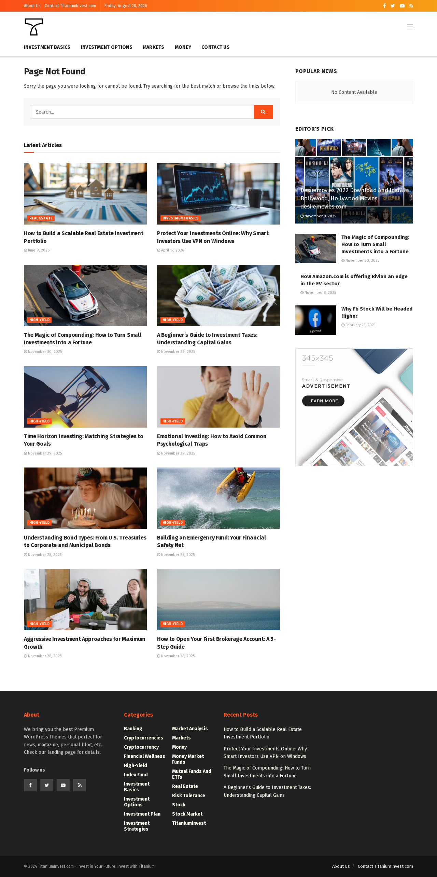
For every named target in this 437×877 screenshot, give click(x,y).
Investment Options (106, 47)
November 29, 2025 (177, 351)
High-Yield (39, 320)
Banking (133, 729)
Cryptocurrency (141, 747)
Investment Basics (47, 47)
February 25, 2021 (360, 325)
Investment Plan (142, 814)
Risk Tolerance (188, 796)
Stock (178, 805)
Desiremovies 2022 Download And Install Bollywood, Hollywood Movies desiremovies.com (353, 198)
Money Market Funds (188, 759)
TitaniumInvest (189, 823)
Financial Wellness (144, 756)
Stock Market (187, 814)
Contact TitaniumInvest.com (70, 5)
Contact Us (215, 47)
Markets (154, 47)
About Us (32, 5)
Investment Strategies (137, 826)
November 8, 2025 (320, 216)
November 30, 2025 (44, 351)
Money (183, 47)
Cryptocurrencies (143, 738)
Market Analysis (190, 729)
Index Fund (136, 775)
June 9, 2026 (38, 250)
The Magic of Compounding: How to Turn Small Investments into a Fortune (375, 244)
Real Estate (41, 218)
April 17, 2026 (172, 250)
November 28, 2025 (44, 554)
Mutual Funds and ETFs (191, 774)
